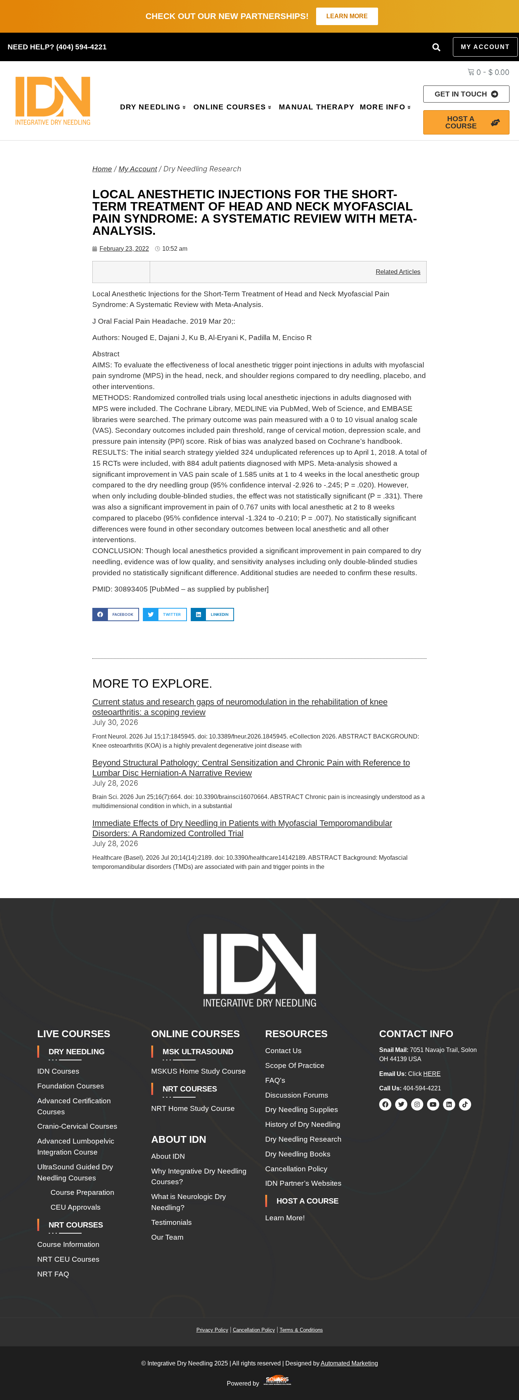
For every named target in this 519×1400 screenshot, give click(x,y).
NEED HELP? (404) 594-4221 (57, 47)
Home (102, 169)
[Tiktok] (465, 1104)
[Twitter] (401, 1104)
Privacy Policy (212, 1330)
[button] (436, 47)
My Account (138, 169)
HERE (432, 1074)
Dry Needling (150, 107)
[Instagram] (417, 1104)
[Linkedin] (449, 1104)
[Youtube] (433, 1104)
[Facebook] (385, 1104)
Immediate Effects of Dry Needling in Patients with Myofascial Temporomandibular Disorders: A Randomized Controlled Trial (242, 828)
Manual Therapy (316, 107)
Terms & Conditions (301, 1330)
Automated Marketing (349, 1363)
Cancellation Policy (254, 1330)
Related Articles (398, 271)
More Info (382, 107)
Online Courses (229, 107)
